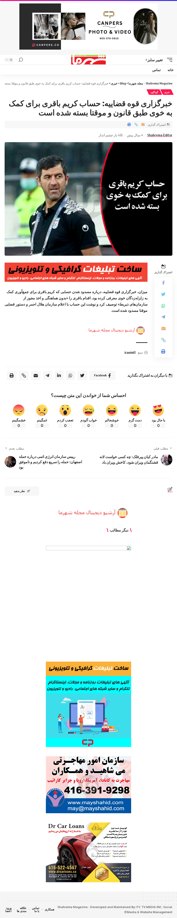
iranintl (130, 352)
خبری (167, 92)
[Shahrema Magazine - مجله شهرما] (88, 60)
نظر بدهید (19, 491)
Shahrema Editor (159, 135)
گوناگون (154, 92)
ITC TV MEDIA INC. (149, 907)
